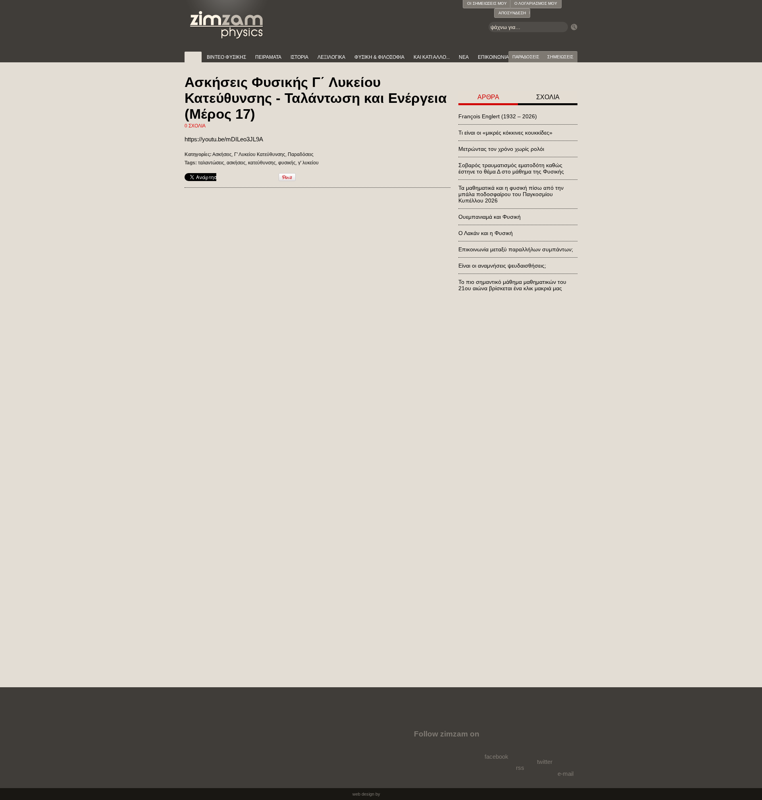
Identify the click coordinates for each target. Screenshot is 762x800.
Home (193, 57)
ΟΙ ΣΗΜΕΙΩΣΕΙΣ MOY (487, 3)
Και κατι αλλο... (432, 57)
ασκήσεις (236, 163)
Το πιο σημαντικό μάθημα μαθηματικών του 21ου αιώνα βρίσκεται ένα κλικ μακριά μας (512, 285)
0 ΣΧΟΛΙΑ (195, 126)
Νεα (464, 57)
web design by (366, 794)
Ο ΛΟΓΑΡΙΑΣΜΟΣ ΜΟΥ (535, 3)
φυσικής (287, 163)
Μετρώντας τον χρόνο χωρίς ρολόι (501, 149)
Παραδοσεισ (525, 56)
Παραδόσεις (301, 154)
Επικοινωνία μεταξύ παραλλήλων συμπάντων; (515, 249)
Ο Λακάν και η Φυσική (485, 233)
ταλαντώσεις (211, 163)
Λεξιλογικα (331, 57)
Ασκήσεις (222, 154)
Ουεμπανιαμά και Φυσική (489, 217)
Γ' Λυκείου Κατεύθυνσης (259, 154)
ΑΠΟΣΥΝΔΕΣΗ (512, 13)
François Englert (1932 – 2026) (497, 116)
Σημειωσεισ (560, 56)
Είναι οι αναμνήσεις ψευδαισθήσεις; (502, 265)
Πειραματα (268, 57)
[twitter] (543, 741)
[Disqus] (317, 299)
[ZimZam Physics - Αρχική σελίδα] (227, 20)
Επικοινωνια (493, 57)
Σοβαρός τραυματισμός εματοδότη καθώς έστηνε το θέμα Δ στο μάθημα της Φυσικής (511, 168)
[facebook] (497, 739)
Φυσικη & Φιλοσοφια (379, 57)
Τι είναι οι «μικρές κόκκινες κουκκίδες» (505, 132)
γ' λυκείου (308, 163)
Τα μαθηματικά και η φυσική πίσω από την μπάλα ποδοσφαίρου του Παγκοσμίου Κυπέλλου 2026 (511, 194)
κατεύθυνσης (262, 163)
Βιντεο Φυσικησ (226, 57)
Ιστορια (299, 57)
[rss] (520, 745)
